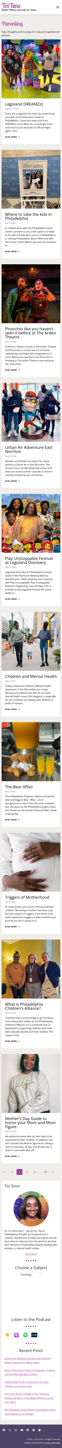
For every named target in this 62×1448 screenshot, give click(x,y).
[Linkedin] (27, 1430)
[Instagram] (16, 1430)
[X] (9, 1430)
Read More (12, 137)
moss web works (53, 1442)
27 (45, 1172)
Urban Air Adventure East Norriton (28, 449)
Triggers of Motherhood (27, 897)
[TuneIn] (35, 1335)
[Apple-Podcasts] (17, 1335)
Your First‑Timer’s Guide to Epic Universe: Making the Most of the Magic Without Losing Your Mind (28, 1398)
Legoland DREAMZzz (24, 104)
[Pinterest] (33, 1430)
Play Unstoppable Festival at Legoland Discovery (29, 560)
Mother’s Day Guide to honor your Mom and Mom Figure (30, 1122)
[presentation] (31, 68)
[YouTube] (21, 1430)
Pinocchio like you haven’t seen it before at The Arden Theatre (30, 333)
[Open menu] (57, 7)
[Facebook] (4, 1430)
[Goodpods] (8, 1335)
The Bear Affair (19, 786)
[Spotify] (26, 1335)
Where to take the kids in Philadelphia (28, 216)
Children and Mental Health (31, 676)
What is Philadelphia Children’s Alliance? (24, 1006)
